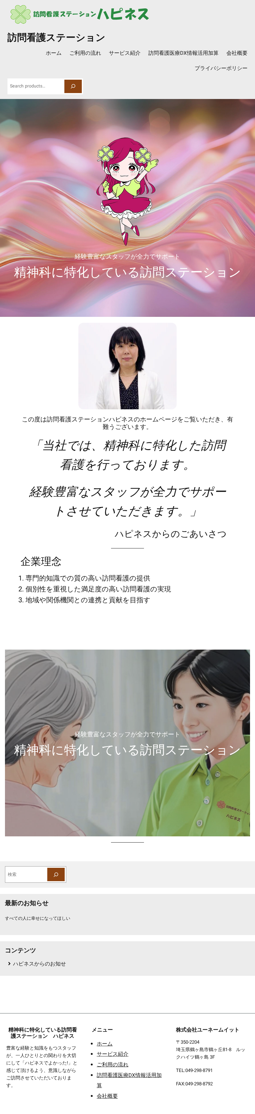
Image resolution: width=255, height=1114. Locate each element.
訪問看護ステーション (56, 37)
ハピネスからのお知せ (39, 964)
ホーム (105, 1044)
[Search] (73, 86)
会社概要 (107, 1096)
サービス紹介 (112, 1054)
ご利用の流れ (112, 1065)
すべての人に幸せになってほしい (37, 918)
